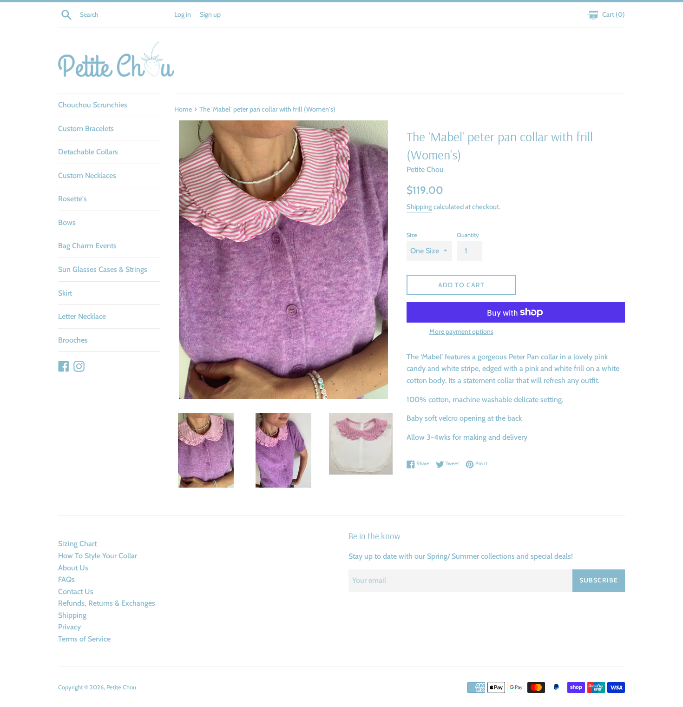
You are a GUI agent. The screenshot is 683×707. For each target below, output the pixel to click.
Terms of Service (84, 638)
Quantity (468, 234)
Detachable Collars (88, 151)
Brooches (73, 340)
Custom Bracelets (86, 128)
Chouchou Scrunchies (92, 104)
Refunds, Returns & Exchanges (106, 603)
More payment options (461, 331)
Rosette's (72, 198)
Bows (67, 222)
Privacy (69, 626)
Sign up (210, 14)
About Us (73, 567)
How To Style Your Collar (97, 555)
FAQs (66, 579)
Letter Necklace (82, 316)
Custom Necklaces (87, 175)
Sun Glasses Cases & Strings (102, 269)
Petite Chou (121, 687)
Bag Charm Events (87, 245)
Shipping (419, 207)
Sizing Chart (77, 543)
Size (412, 234)
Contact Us (75, 591)
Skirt (65, 293)
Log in (182, 14)
